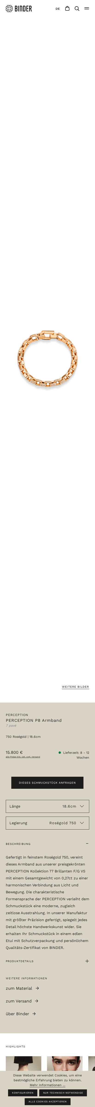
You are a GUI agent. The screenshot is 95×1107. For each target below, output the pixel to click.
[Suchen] (77, 8)
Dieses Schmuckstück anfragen (47, 782)
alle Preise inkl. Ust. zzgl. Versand (23, 757)
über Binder (17, 1013)
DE (58, 8)
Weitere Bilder (75, 686)
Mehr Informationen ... (47, 1085)
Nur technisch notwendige (63, 1092)
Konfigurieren (22, 1092)
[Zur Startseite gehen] (20, 8)
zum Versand (19, 1001)
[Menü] (86, 8)
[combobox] (57, 8)
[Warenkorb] (67, 8)
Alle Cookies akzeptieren (48, 1101)
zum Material (19, 988)
